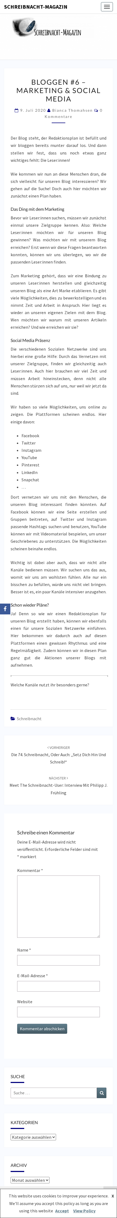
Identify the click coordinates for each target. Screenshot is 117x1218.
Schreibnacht (29, 718)
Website (24, 1001)
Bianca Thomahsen (72, 110)
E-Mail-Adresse (32, 975)
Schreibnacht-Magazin (35, 6)
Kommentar (30, 870)
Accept (62, 1210)
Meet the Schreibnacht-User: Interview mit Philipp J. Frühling (58, 785)
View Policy (84, 1210)
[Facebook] (5, 609)
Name (24, 950)
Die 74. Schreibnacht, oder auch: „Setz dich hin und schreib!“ (58, 755)
